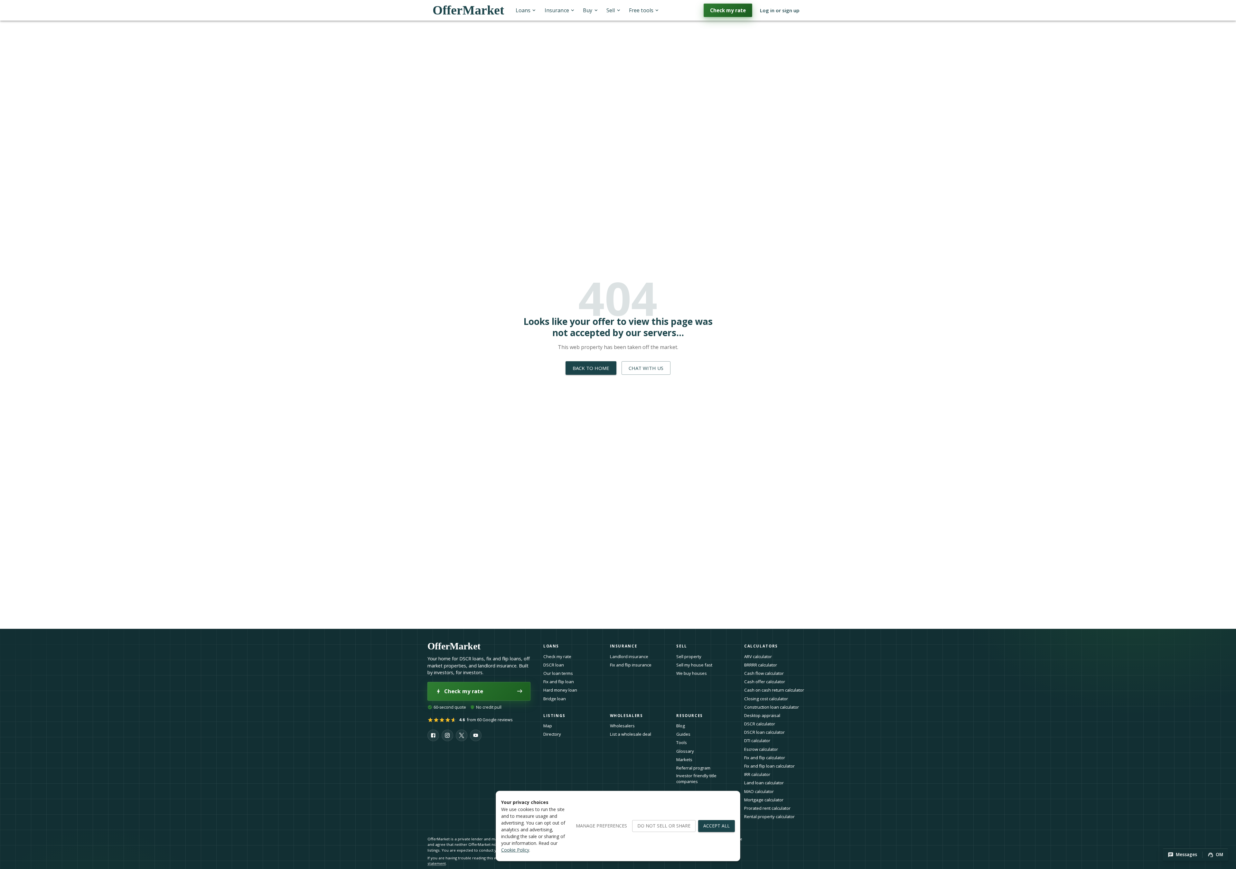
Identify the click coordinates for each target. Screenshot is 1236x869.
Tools (681, 742)
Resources (689, 715)
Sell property (688, 656)
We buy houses (691, 673)
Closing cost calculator (766, 699)
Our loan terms (558, 673)
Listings (554, 715)
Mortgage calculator (763, 800)
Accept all (716, 826)
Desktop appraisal (762, 715)
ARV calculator (758, 656)
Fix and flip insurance (630, 665)
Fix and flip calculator (764, 757)
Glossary (685, 751)
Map (547, 726)
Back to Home (591, 368)
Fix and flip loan (558, 682)
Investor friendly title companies (696, 779)
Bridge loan (554, 699)
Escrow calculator (761, 749)
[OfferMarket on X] (461, 735)
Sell (610, 10)
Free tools (641, 10)
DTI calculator (757, 740)
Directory (552, 734)
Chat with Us (646, 368)
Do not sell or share (663, 826)
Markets (684, 759)
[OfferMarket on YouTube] (476, 735)
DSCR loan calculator (764, 732)
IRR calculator (757, 774)
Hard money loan (560, 690)
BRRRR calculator (760, 665)
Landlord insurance (629, 656)
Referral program (693, 768)
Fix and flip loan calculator (769, 766)
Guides (683, 734)
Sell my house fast (694, 665)
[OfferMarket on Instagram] (447, 735)
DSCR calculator (759, 724)
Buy (587, 10)
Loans (523, 10)
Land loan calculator (764, 783)
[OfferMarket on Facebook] (433, 735)
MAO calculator (759, 791)
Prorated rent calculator (767, 808)
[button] (1182, 854)
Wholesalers (622, 726)
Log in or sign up (780, 10)
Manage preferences (601, 826)
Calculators (761, 646)
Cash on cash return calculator (774, 690)
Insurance (557, 10)
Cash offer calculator (764, 682)
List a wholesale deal (630, 734)
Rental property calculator (769, 816)
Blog (680, 726)
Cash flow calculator (764, 673)
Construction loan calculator (771, 707)
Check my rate (728, 10)
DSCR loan (553, 665)
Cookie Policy (515, 850)
